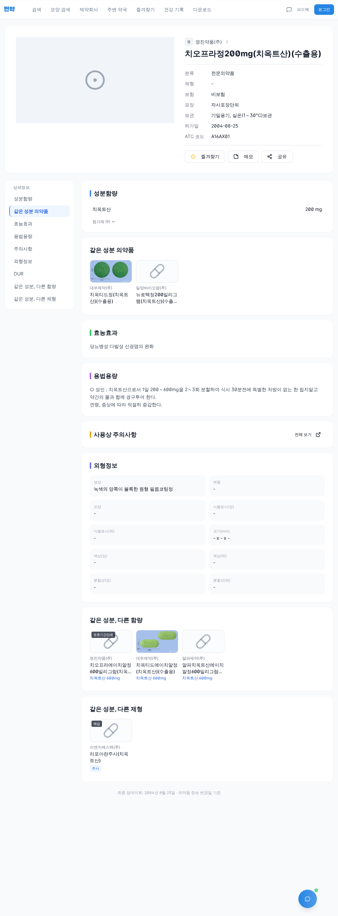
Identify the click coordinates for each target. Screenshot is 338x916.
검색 (36, 9)
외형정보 (23, 261)
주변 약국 (117, 9)
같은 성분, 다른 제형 (35, 298)
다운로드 (202, 9)
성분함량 (23, 198)
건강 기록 (174, 9)
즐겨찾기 (145, 9)
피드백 (303, 9)
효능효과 (23, 223)
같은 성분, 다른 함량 (35, 286)
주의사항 (23, 248)
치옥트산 (101, 209)
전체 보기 (303, 434)
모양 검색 (60, 9)
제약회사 (89, 9)
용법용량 (23, 236)
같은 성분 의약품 (31, 211)
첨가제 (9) (101, 221)
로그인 (324, 9)
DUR (18, 273)
